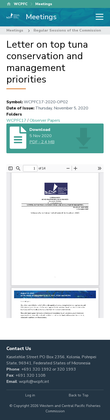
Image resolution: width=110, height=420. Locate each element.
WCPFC (21, 4)
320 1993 (66, 369)
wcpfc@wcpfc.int (34, 381)
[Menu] (98, 17)
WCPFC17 (16, 120)
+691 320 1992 (36, 369)
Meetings (14, 30)
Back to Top (79, 395)
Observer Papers (45, 120)
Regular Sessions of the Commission (67, 30)
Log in (30, 395)
